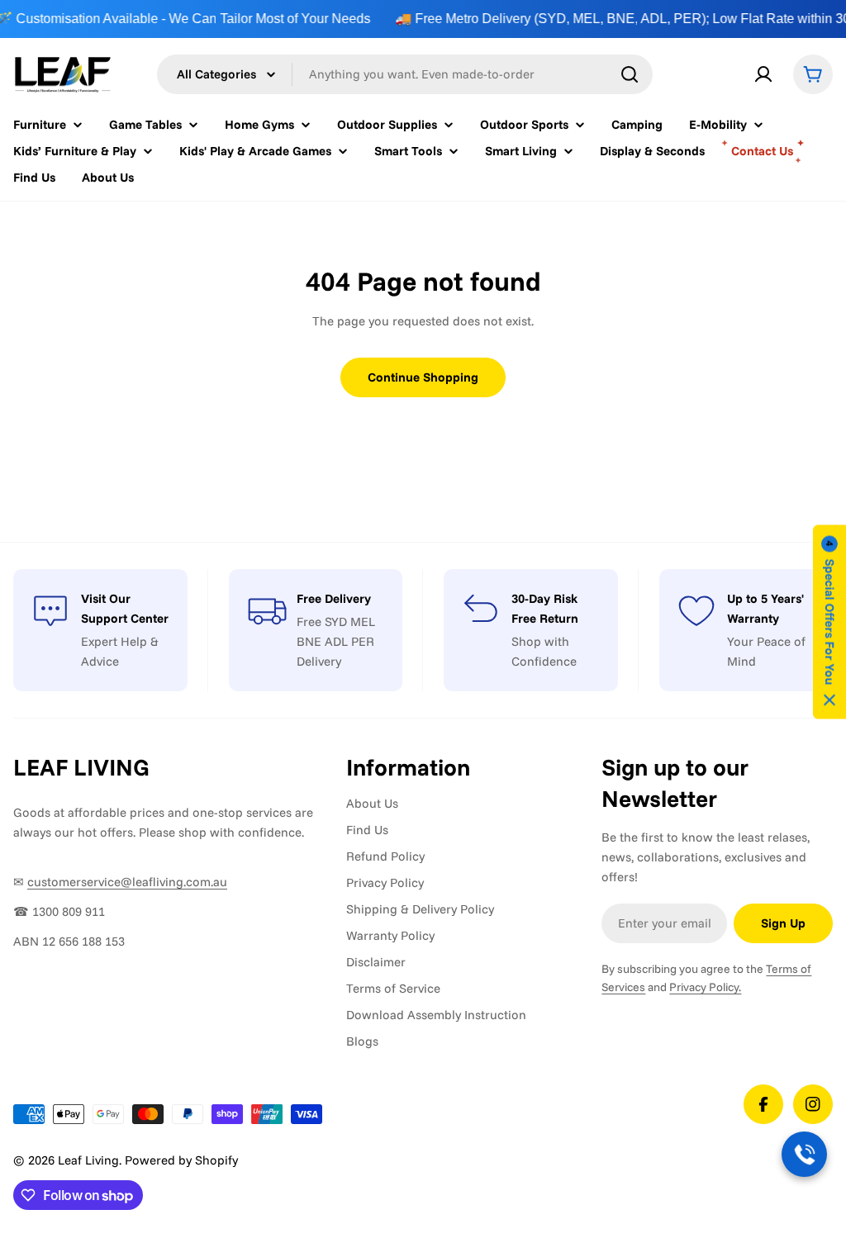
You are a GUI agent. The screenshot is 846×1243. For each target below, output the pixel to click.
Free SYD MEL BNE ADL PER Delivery (336, 641)
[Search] (629, 74)
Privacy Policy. (705, 987)
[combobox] (405, 74)
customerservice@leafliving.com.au (127, 882)
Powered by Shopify (181, 1160)
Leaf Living (88, 1160)
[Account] (763, 74)
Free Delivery (334, 598)
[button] (829, 621)
